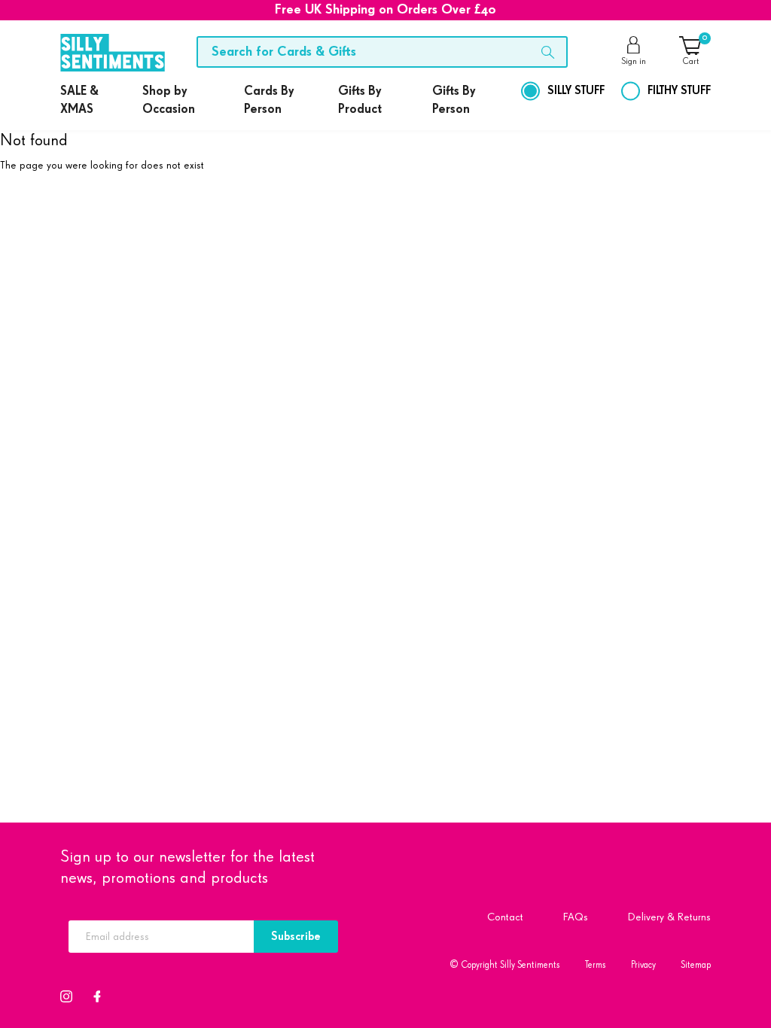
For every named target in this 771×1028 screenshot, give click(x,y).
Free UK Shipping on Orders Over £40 (385, 10)
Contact (505, 917)
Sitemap (696, 965)
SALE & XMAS (79, 100)
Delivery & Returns (669, 917)
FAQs (575, 917)
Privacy (643, 965)
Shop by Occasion (168, 100)
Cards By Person (269, 100)
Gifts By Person (453, 100)
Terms (595, 965)
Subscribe (296, 936)
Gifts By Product (360, 100)
